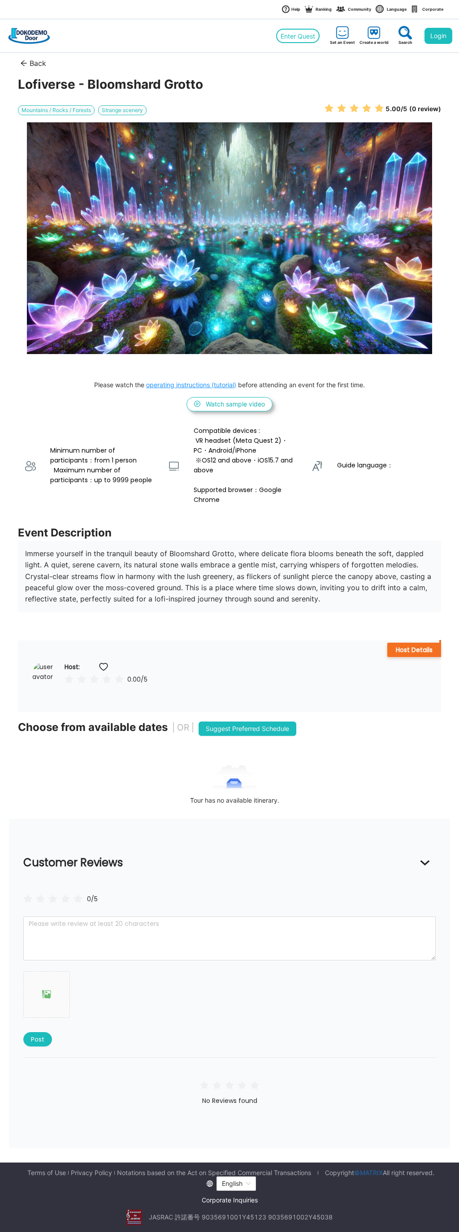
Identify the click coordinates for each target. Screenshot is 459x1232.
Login (438, 35)
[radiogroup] (52, 898)
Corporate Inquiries (230, 1200)
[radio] (329, 108)
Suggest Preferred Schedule (247, 728)
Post (37, 1039)
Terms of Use (46, 1173)
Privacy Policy (91, 1173)
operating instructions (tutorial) (191, 385)
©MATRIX (368, 1172)
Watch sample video (235, 404)
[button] (46, 994)
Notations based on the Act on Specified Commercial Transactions (214, 1173)
